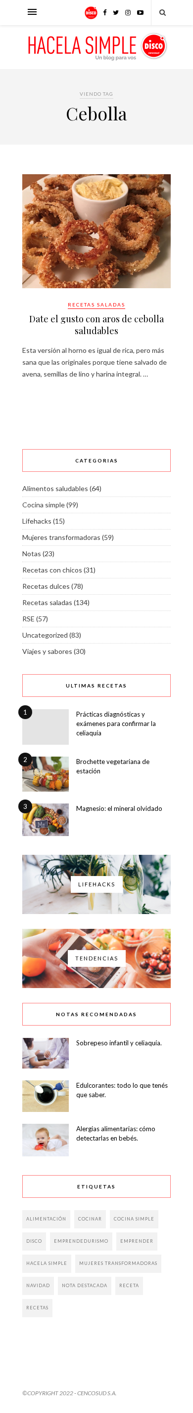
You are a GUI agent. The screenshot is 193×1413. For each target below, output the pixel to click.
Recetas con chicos (52, 570)
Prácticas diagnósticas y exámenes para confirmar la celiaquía (116, 723)
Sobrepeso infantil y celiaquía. (119, 1043)
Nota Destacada (84, 1285)
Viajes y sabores (47, 651)
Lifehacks (36, 521)
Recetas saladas (96, 304)
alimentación (46, 1219)
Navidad (38, 1285)
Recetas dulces (46, 586)
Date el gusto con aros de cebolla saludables (96, 325)
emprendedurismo (81, 1241)
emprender (136, 1241)
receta (129, 1285)
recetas (37, 1307)
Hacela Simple (46, 1263)
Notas (31, 553)
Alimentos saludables (55, 488)
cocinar (90, 1219)
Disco (34, 1241)
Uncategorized (45, 635)
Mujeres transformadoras (61, 537)
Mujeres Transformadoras (118, 1263)
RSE (28, 618)
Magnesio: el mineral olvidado (119, 808)
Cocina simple (43, 504)
